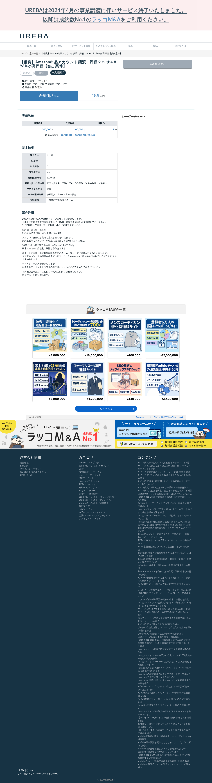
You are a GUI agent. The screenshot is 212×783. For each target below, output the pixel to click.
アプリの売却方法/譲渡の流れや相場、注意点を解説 (163, 599)
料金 (131, 46)
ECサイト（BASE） (88, 491)
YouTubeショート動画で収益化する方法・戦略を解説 (163, 761)
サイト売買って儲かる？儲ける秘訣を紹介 (158, 624)
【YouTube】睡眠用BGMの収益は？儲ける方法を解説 (164, 640)
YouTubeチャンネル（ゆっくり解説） (97, 497)
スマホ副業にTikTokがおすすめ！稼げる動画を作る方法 (165, 525)
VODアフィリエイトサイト (92, 512)
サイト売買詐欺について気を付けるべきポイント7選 (163, 463)
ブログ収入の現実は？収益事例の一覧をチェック (162, 634)
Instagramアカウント (89, 481)
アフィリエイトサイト (90, 519)
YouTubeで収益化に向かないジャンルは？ (158, 752)
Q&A (155, 46)
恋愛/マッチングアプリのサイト (94, 516)
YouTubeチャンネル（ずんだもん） (96, 500)
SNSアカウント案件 (106, 46)
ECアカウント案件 (81, 46)
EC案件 (38, 87)
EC (45, 81)
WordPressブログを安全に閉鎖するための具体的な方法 (165, 494)
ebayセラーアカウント (90, 475)
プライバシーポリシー (31, 469)
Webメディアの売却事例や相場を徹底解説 (158, 637)
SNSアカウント (86, 478)
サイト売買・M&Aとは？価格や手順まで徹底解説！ (163, 488)
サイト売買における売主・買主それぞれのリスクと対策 (165, 491)
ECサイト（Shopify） (89, 494)
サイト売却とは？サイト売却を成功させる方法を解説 (164, 609)
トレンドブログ (86, 509)
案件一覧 (31, 46)
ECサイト (83, 469)
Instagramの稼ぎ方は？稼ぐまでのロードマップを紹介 (164, 674)
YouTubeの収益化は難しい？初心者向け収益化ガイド (163, 749)
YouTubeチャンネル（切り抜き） (95, 503)
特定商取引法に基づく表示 (33, 472)
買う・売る (56, 46)
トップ (23, 54)
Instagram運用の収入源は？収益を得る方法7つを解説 (164, 522)
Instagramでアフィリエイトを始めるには (158, 677)
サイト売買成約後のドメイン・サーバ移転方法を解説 (164, 472)
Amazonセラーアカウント (91, 472)
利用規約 (24, 466)
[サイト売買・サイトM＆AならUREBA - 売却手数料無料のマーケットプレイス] (34, 36)
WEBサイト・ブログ (89, 463)
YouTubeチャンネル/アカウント (94, 466)
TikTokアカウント (87, 484)
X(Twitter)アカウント (89, 488)
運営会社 (24, 463)
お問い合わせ (26, 475)
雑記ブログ (84, 506)
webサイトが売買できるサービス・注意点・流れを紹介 (165, 590)
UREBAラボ (180, 46)
